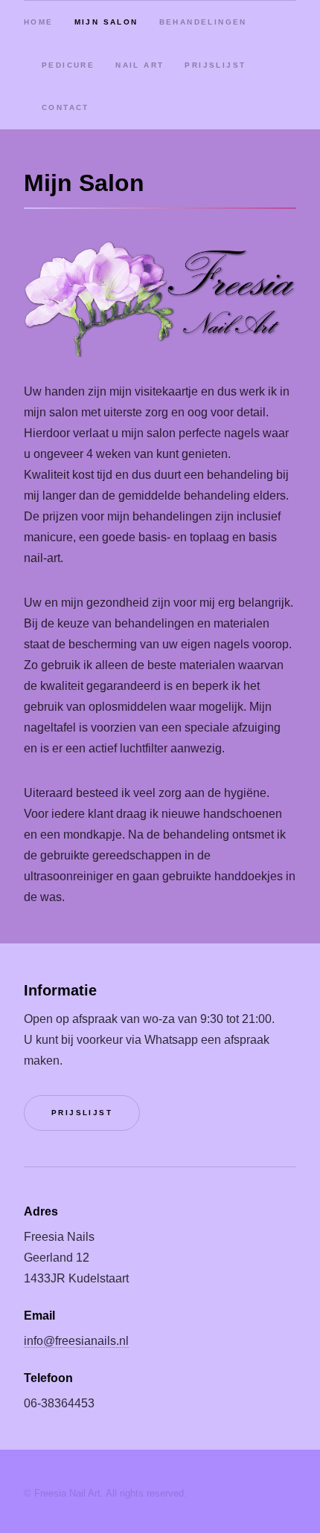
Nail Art (139, 65)
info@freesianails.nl (76, 1340)
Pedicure (68, 65)
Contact (65, 107)
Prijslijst (215, 65)
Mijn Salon (106, 22)
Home (39, 22)
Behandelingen (203, 22)
